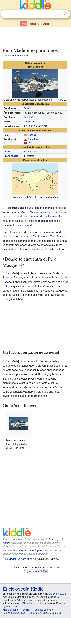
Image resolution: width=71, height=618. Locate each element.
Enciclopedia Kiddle (23, 588)
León (30, 142)
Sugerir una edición (35, 571)
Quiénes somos (43, 609)
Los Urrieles (30, 121)
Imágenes (34, 23)
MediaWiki (11, 606)
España (32, 134)
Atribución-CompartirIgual (27, 550)
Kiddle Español (10, 609)
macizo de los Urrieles (44, 216)
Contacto (34, 612)
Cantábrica (29, 117)
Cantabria (33, 139)
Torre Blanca (57, 236)
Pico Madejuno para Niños (18, 559)
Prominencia (11, 155)
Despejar (58, 14)
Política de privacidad (14, 612)
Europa (27, 108)
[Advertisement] (35, 37)
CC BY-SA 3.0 (56, 593)
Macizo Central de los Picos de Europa (43, 212)
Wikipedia (27, 603)
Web (24, 23)
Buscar (65, 14)
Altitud (7, 151)
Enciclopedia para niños (15, 54)
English (45, 23)
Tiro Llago (39, 236)
